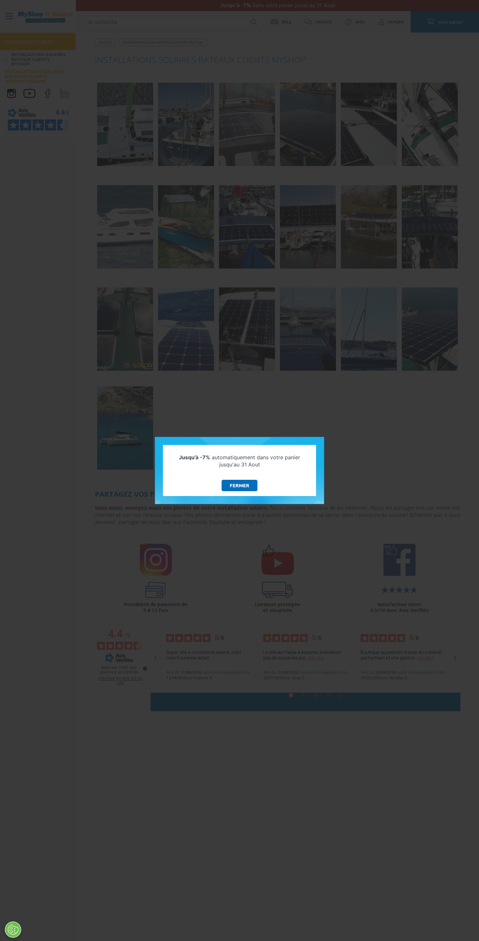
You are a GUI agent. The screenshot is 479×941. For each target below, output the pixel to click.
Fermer (239, 485)
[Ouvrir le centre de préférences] (13, 929)
